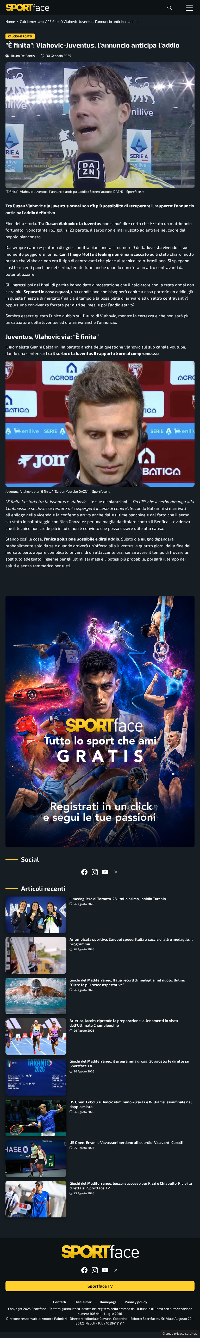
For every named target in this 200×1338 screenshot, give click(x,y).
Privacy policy (136, 1302)
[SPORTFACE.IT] (27, 6)
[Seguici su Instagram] (95, 871)
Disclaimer (82, 1302)
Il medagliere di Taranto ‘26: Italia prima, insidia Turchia (118, 899)
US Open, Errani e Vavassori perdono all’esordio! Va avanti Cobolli (126, 1142)
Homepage (108, 1302)
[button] (169, 8)
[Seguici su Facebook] (84, 871)
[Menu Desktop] (189, 7)
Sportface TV (100, 1285)
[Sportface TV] (100, 721)
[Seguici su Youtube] (105, 871)
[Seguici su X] (116, 871)
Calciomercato (20, 36)
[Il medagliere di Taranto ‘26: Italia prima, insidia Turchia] (35, 915)
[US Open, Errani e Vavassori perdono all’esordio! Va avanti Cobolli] (35, 1158)
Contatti (59, 1302)
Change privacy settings (179, 1333)
